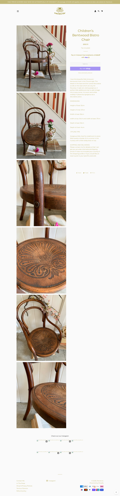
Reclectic (100, 481)
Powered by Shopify (96, 483)
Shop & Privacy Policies (24, 486)
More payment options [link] (85, 72)
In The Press (21, 483)
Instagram (52, 481)
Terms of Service (22, 488)
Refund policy (21, 491)
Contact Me (21, 481)
